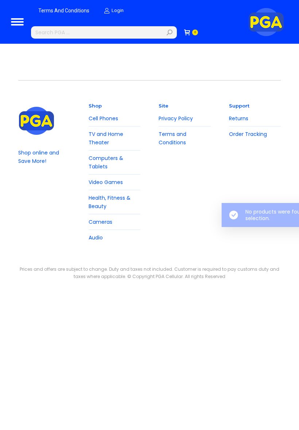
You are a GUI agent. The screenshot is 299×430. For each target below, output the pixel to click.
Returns (238, 118)
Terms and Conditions (172, 138)
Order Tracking (248, 134)
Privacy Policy (176, 118)
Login (118, 10)
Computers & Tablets (106, 162)
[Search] (169, 32)
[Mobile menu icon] (17, 22)
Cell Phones (103, 118)
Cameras (100, 222)
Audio (96, 237)
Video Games (106, 182)
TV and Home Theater (106, 138)
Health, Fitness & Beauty (110, 202)
